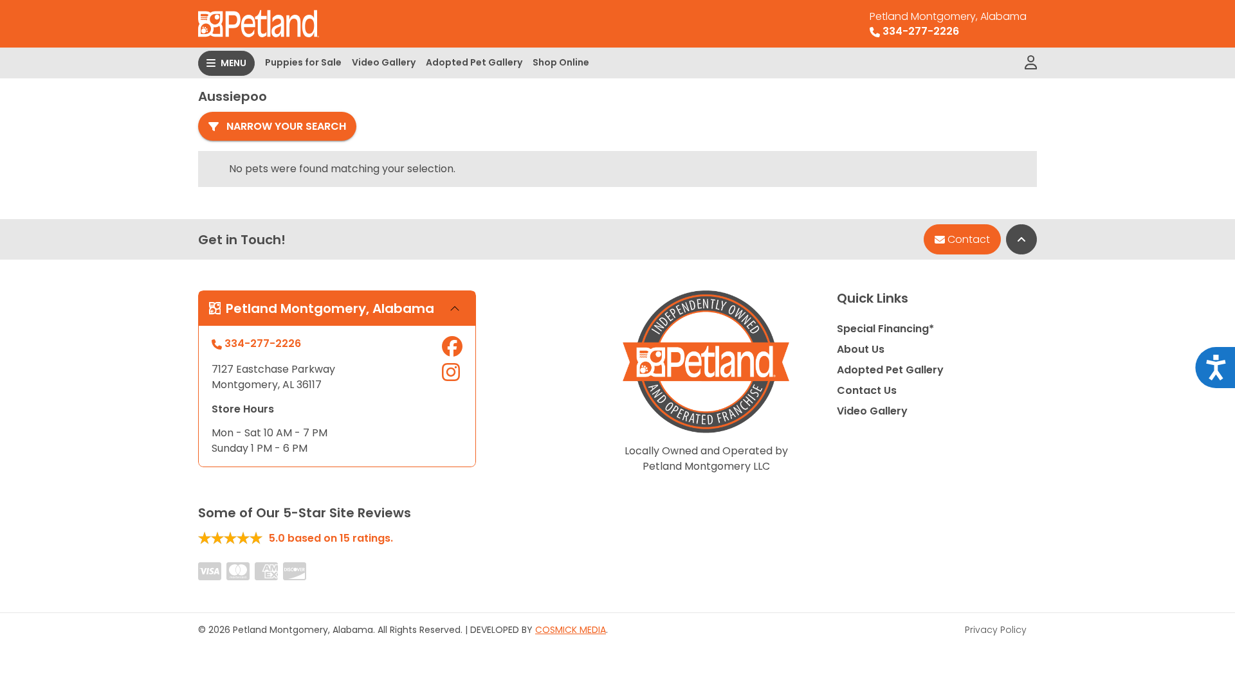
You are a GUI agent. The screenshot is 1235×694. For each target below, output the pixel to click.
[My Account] (1031, 63)
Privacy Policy (996, 629)
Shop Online (561, 62)
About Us (860, 349)
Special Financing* (885, 328)
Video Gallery (384, 62)
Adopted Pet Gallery (474, 62)
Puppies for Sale (303, 62)
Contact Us (867, 390)
